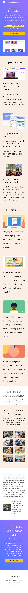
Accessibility (16, 582)
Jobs (9, 582)
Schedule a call (14, 33)
